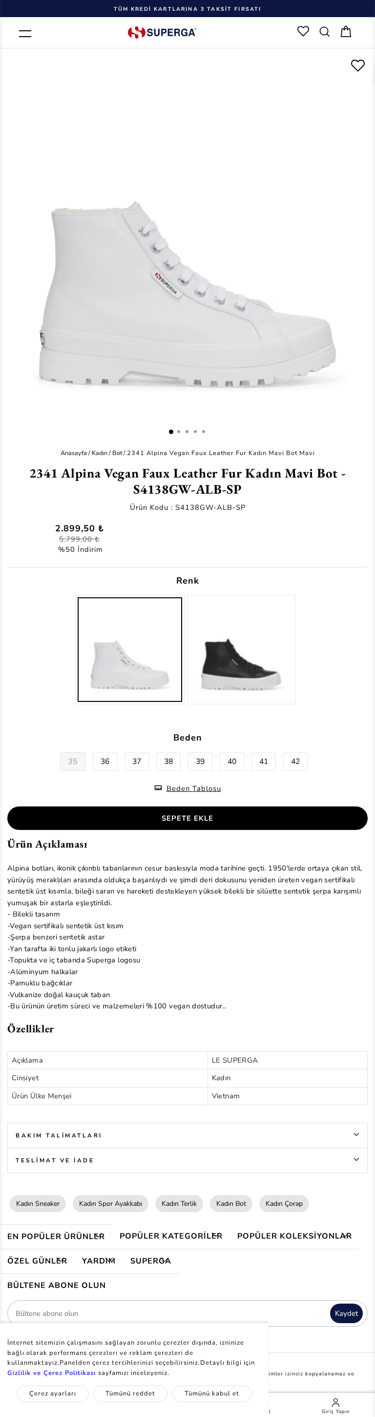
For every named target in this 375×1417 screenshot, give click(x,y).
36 (105, 761)
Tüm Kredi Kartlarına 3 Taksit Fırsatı (188, 9)
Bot (117, 453)
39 (200, 761)
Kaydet (346, 1313)
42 (295, 761)
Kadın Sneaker (38, 1203)
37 (136, 761)
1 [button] (171, 432)
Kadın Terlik (179, 1203)
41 (263, 761)
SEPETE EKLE (187, 818)
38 (168, 761)
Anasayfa (74, 453)
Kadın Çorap (284, 1203)
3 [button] (187, 431)
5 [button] (203, 431)
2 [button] (178, 431)
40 (232, 761)
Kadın (99, 453)
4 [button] (195, 431)
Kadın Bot (231, 1203)
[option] (187, 8)
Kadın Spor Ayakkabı (110, 1203)
